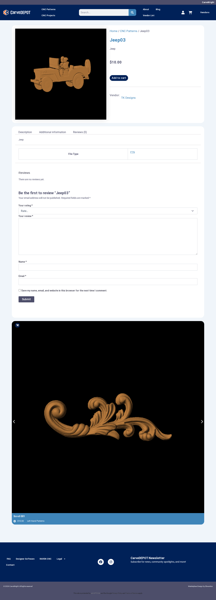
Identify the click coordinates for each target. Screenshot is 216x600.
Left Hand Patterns (35, 521)
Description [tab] (25, 132)
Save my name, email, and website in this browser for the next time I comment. (64, 290)
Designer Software (25, 559)
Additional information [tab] (52, 132)
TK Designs (128, 97)
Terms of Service (132, 593)
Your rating (26, 205)
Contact (10, 565)
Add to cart (119, 78)
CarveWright (208, 2)
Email (22, 276)
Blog (158, 9)
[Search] (132, 12)
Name (23, 261)
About (146, 9)
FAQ (9, 559)
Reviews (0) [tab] (80, 132)
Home (113, 31)
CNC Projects (48, 15)
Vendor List (148, 15)
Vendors (204, 12)
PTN (132, 152)
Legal (59, 559)
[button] (14, 421)
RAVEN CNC (45, 559)
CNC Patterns (49, 9)
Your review (26, 216)
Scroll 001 (19, 516)
